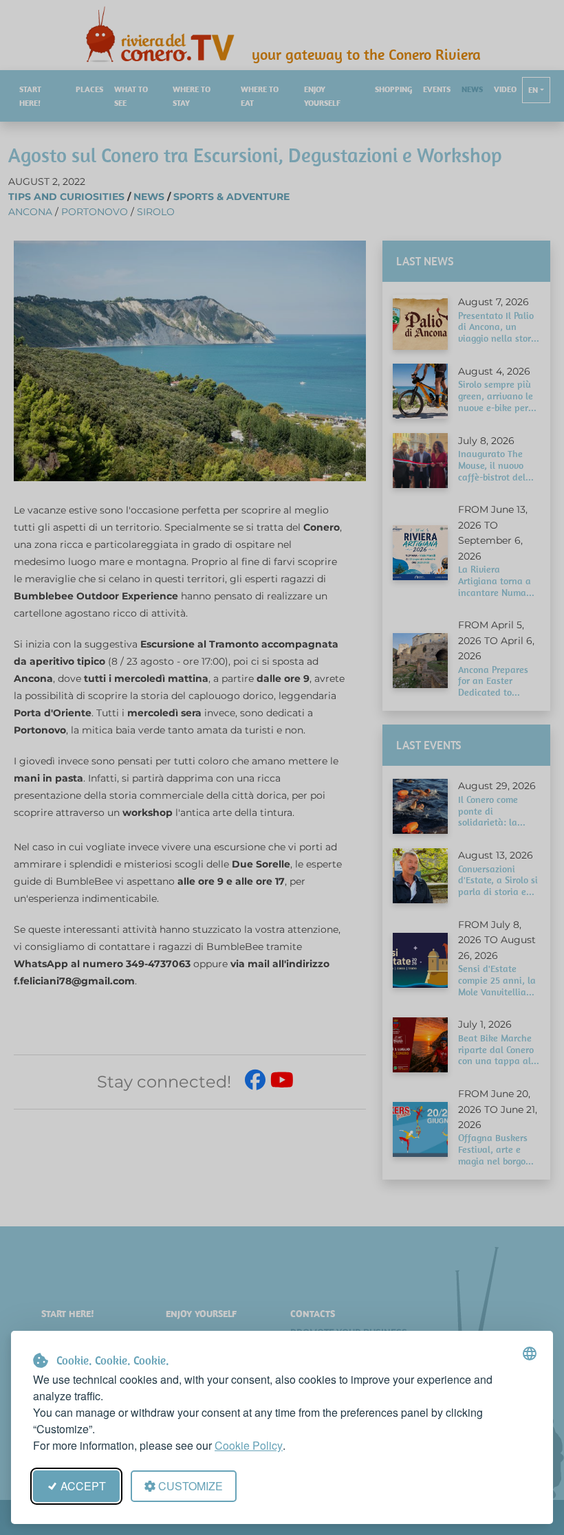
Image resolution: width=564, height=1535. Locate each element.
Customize (190, 1486)
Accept (83, 1486)
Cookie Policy (249, 1445)
